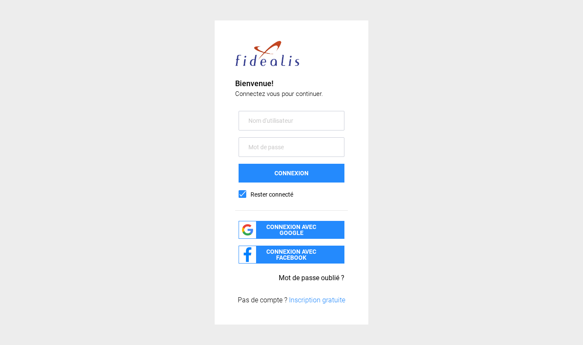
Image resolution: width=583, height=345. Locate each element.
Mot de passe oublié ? (311, 278)
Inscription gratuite (317, 300)
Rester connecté (272, 194)
